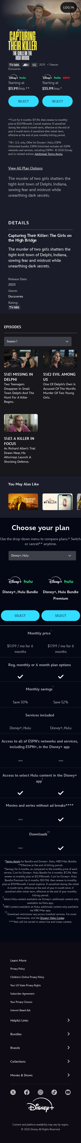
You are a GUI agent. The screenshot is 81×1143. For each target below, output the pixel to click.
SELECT (23, 101)
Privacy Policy (17, 968)
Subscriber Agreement (22, 993)
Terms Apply (13, 861)
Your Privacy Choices (21, 1002)
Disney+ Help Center (52, 918)
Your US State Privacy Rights (25, 985)
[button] (40, 1020)
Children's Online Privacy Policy (27, 977)
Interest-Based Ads (20, 1010)
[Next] (73, 501)
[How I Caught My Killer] (57, 501)
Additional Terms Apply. (49, 154)
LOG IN (68, 7)
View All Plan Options (25, 168)
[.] (13, 1092)
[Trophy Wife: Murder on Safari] (23, 501)
